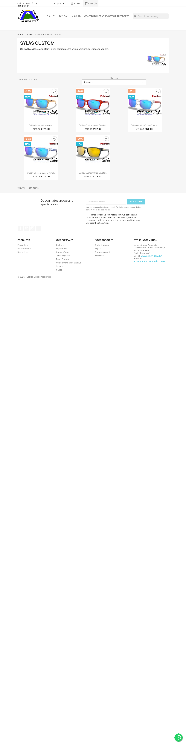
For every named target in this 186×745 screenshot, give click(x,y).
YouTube (26, 228)
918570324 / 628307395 (27, 5)
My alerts (99, 255)
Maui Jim (76, 16)
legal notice (61, 248)
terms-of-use (62, 252)
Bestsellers (22, 252)
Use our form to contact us (68, 262)
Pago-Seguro (62, 259)
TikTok (38, 228)
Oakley (51, 16)
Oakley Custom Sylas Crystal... (93, 125)
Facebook (20, 228)
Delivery (60, 245)
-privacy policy (63, 255)
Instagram (32, 228)
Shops (59, 269)
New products (24, 248)
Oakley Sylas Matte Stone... (41, 125)
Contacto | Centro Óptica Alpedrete (106, 16)
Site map (60, 266)
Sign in (98, 248)
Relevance (114, 82)
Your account (104, 240)
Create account (102, 252)
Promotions (22, 245)
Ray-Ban (63, 16)
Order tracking (102, 245)
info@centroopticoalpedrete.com (149, 261)
